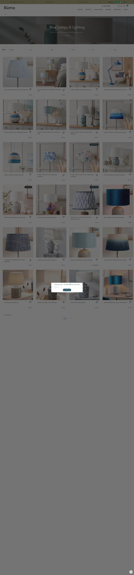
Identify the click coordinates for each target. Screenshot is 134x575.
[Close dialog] (82, 283)
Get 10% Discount (67, 290)
